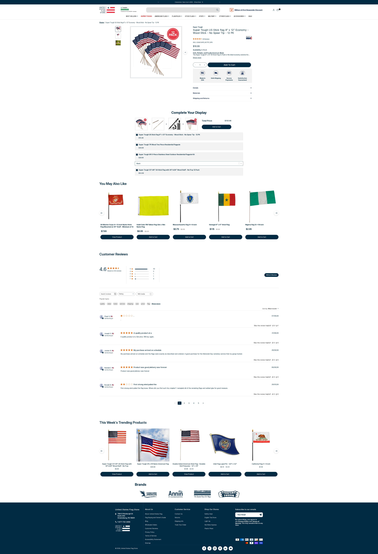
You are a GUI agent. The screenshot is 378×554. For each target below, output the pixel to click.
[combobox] (126, 294)
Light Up (207, 521)
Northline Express (211, 525)
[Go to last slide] (101, 213)
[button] (132, 16)
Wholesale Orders (151, 525)
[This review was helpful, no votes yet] (273, 326)
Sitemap (148, 543)
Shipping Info (179, 521)
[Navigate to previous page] (175, 403)
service (122, 304)
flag (148, 304)
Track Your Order (180, 525)
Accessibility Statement (153, 539)
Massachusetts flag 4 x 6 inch (185, 225)
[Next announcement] (220, 2)
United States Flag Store (129, 548)
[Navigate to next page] (203, 403)
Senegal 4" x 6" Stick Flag (219, 225)
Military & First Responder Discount (248, 10)
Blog (146, 521)
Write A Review (271, 275)
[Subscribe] (260, 514)
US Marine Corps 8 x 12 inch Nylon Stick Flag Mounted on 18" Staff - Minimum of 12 (116, 226)
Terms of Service (151, 536)
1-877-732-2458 (124, 522)
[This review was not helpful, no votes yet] (276, 343)
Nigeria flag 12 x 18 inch (254, 225)
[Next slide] (276, 213)
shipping (130, 304)
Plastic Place (209, 528)
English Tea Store (210, 517)
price (143, 304)
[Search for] (217, 10)
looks (115, 304)
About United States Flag (153, 514)
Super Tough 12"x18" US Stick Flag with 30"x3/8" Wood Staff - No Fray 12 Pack (169, 170)
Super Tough (198, 27)
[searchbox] (106, 294)
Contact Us (179, 514)
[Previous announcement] (158, 2)
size (137, 304)
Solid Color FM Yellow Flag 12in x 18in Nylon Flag (151, 226)
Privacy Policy (149, 532)
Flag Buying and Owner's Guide (155, 517)
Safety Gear (209, 514)
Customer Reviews (151, 528)
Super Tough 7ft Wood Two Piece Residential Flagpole (159, 145)
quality (102, 304)
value (109, 304)
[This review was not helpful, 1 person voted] (276, 326)
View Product (117, 237)
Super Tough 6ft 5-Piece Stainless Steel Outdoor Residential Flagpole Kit (167, 154)
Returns (177, 517)
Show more (197, 58)
